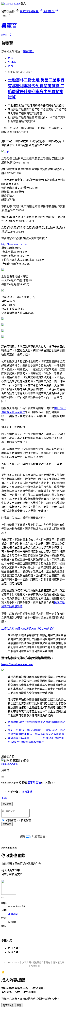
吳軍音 (9, 26)
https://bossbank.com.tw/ (14, 244)
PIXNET (15, 962)
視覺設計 (28, 51)
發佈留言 (7, 824)
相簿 (10, 58)
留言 (38, 782)
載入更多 (7, 804)
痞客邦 (31, 782)
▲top (4, 797)
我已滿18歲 (8, 1005)
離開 (19, 1005)
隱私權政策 (58, 962)
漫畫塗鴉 (27, 791)
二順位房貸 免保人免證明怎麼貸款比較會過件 (28, 628)
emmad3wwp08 (9, 763)
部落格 (12, 62)
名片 (10, 66)
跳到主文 (6, 35)
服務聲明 (35, 966)
